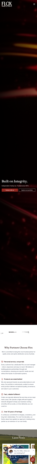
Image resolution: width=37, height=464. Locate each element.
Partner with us (10, 190)
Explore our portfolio (27, 190)
